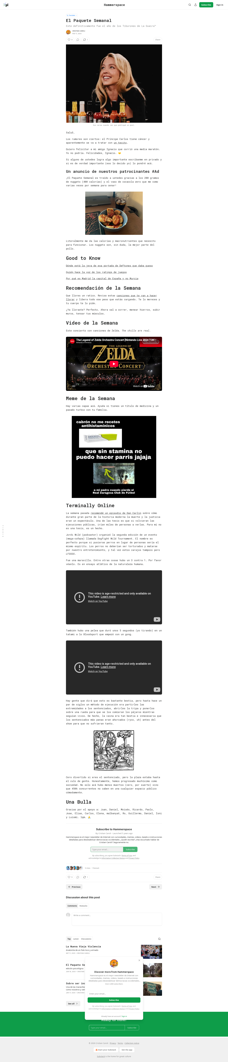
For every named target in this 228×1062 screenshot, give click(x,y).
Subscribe (206, 4)
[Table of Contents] (3, 531)
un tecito (120, 142)
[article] (114, 952)
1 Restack (95, 868)
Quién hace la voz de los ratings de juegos (96, 272)
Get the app (127, 1050)
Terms (120, 1043)
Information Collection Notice (113, 1009)
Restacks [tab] (83, 906)
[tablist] (77, 905)
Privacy (113, 1043)
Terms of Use (127, 1006)
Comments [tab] (72, 906)
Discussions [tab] (86, 939)
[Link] (62, 171)
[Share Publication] (195, 4)
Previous (76, 886)
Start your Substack (107, 1050)
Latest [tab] (76, 939)
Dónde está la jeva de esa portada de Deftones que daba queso (109, 265)
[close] (139, 960)
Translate (72, 15)
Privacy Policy (134, 1009)
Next (153, 886)
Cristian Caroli (78, 31)
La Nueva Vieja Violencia (83, 946)
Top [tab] (69, 939)
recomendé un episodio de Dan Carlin (116, 513)
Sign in (219, 4)
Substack (101, 1056)
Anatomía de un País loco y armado (82, 950)
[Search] (189, 4)
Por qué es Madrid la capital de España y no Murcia (102, 278)
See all (71, 1003)
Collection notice (132, 1043)
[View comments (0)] (77, 39)
